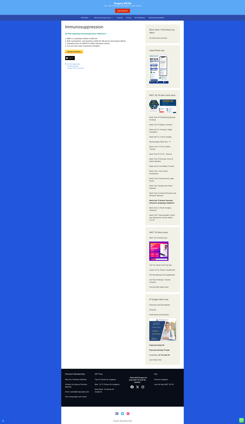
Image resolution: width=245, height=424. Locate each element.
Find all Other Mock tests (159, 287)
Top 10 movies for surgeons (105, 379)
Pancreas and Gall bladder (159, 305)
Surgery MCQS (122, 3)
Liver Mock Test (155, 360)
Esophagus (159, 355)
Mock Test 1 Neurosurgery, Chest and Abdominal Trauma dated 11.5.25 (162, 217)
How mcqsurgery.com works (76, 397)
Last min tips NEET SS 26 (164, 384)
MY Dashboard (140, 18)
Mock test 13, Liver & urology (160, 137)
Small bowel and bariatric (159, 315)
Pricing (128, 18)
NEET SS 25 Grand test (158, 238)
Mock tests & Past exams (102, 18)
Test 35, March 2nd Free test (160, 265)
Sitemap (119, 18)
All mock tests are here (158, 38)
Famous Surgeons (161, 379)
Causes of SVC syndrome (75, 68)
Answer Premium (74, 51)
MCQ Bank (84, 18)
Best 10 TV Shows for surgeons (107, 384)
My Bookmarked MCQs (156, 18)
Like (70, 58)
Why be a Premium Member (76, 379)
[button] (90, 18)
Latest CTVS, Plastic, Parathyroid (162, 270)
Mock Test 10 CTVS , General (160, 154)
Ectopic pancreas (72, 66)
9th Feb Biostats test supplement (162, 275)
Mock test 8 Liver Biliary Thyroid (161, 166)
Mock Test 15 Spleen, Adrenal (160, 125)
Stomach (153, 310)
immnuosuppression (73, 64)
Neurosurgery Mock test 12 (160, 142)
